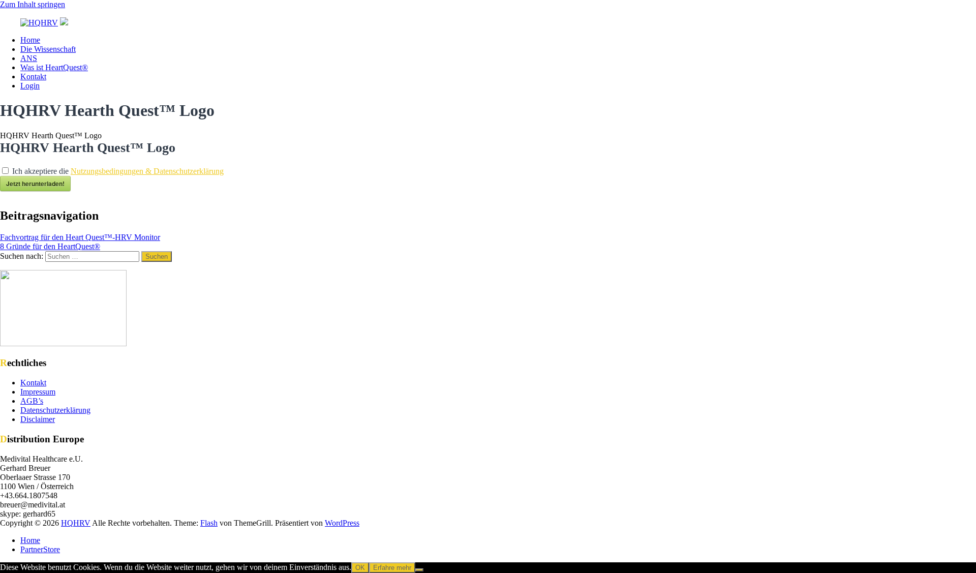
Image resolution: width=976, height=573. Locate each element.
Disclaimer (37, 419)
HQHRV (75, 523)
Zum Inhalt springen (32, 4)
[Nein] (419, 569)
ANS (28, 58)
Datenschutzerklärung (55, 410)
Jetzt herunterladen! (35, 183)
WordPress (342, 523)
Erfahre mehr (392, 567)
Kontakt (33, 76)
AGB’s (31, 401)
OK (360, 567)
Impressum (37, 391)
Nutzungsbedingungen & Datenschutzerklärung (147, 171)
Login (30, 85)
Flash (209, 523)
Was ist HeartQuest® (54, 67)
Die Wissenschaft (48, 49)
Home (30, 40)
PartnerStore (40, 549)
